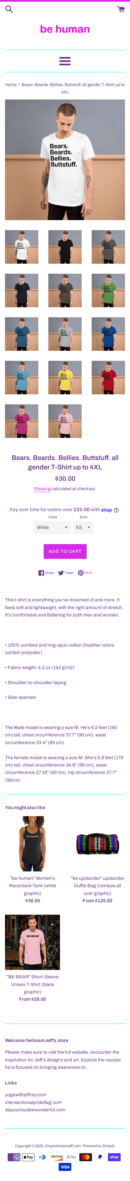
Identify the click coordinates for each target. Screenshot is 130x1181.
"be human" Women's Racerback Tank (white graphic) (32, 886)
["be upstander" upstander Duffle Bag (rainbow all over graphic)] (97, 843)
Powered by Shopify (99, 1146)
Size (83, 517)
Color (52, 517)
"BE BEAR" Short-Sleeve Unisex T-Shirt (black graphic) (33, 984)
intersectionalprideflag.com (33, 1102)
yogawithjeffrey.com (25, 1094)
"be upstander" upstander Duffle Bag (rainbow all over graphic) (97, 886)
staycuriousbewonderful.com (35, 1109)
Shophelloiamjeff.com (63, 1146)
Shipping (42, 488)
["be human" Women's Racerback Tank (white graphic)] (32, 843)
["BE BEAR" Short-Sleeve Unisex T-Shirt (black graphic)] (32, 942)
